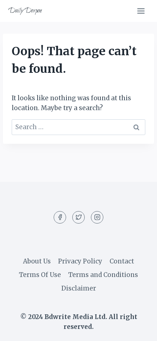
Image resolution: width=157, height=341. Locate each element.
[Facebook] (60, 217)
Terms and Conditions (103, 275)
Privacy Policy (80, 261)
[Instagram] (97, 217)
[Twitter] (78, 217)
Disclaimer (78, 288)
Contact (122, 261)
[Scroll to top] (138, 329)
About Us (37, 261)
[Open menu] (140, 10)
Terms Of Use (40, 275)
